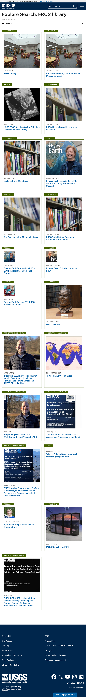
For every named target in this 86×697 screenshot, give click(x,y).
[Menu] (81, 6)
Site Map (5, 646)
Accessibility (7, 636)
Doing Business (8, 660)
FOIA (47, 636)
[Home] (8, 8)
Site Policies (7, 641)
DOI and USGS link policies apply (59, 646)
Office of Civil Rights (10, 665)
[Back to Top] (78, 689)
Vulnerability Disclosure (12, 655)
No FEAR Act (7, 651)
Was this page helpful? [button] (65, 695)
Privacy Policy (51, 641)
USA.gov (48, 651)
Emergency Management (55, 660)
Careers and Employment (55, 655)
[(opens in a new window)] (54, 676)
